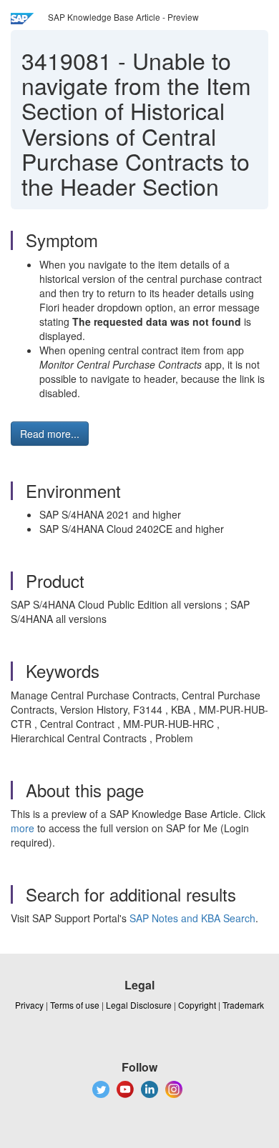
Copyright (197, 1005)
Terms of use (74, 1005)
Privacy (29, 1005)
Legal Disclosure (139, 1005)
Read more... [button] (49, 433)
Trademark (243, 1005)
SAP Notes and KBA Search (192, 918)
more (22, 828)
